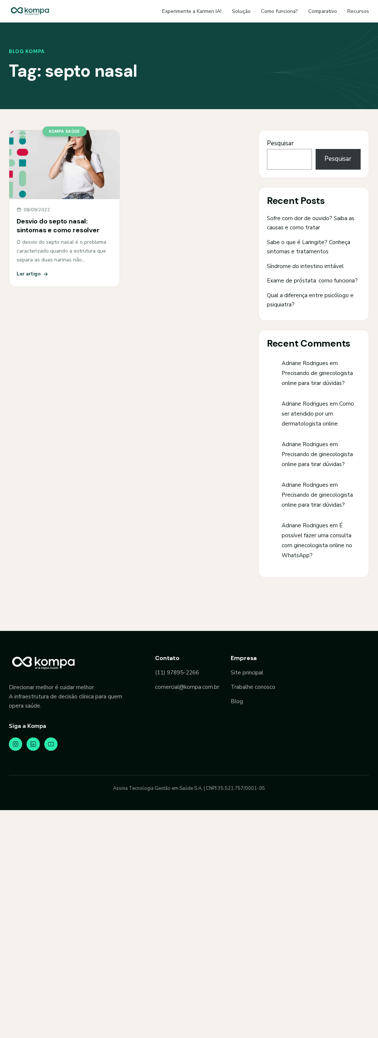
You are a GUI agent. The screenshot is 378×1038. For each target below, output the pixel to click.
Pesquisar (280, 143)
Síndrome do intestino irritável (305, 266)
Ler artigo (29, 273)
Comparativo (322, 11)
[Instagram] (15, 744)
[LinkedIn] (33, 744)
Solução (241, 11)
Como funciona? (279, 11)
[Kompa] (30, 11)
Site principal (247, 672)
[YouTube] (51, 744)
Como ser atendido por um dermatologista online (318, 413)
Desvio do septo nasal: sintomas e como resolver (58, 225)
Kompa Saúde (64, 131)
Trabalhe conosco (253, 687)
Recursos (358, 11)
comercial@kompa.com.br (187, 687)
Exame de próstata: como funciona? (312, 280)
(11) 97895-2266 (177, 672)
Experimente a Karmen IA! (191, 11)
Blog (237, 701)
